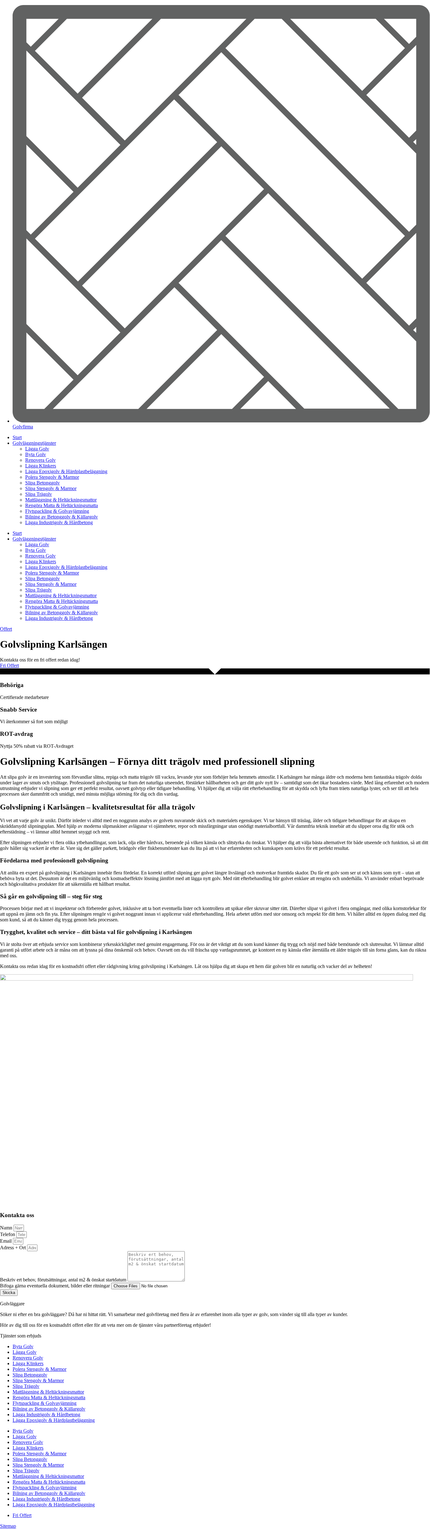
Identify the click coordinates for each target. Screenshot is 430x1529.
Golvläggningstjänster (34, 443)
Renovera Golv (40, 460)
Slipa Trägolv (38, 494)
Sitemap (8, 1526)
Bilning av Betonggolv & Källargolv (61, 516)
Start (17, 437)
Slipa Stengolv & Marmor (50, 488)
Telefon (8, 1234)
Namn (7, 1227)
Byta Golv (35, 454)
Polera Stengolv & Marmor (52, 477)
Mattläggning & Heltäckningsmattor (61, 499)
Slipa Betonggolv (42, 482)
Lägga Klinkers (40, 465)
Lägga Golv (37, 448)
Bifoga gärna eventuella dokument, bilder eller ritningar (55, 1285)
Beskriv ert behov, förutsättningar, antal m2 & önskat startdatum (63, 1279)
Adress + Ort (13, 1247)
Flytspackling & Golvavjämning (57, 511)
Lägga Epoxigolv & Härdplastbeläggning (66, 471)
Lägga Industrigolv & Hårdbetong (59, 522)
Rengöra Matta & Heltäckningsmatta (61, 505)
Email (6, 1241)
